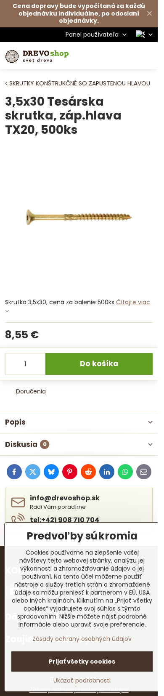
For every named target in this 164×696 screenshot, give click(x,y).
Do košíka (99, 364)
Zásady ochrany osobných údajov (82, 639)
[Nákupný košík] (127, 55)
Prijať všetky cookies (82, 661)
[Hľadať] (107, 55)
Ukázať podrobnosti (82, 681)
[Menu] (148, 55)
